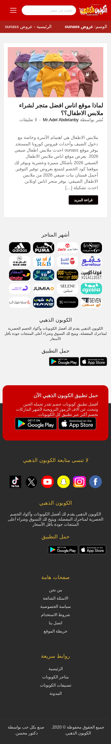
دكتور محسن (27, 733)
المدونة (56, 693)
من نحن (55, 590)
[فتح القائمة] (13, 10)
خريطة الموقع (55, 631)
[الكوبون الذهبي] (93, 10)
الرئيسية (44, 26)
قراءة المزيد (83, 200)
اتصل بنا (55, 623)
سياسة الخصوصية (55, 606)
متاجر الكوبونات (55, 677)
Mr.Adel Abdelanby (61, 119)
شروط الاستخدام (55, 614)
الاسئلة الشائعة (55, 598)
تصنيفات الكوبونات (55, 685)
